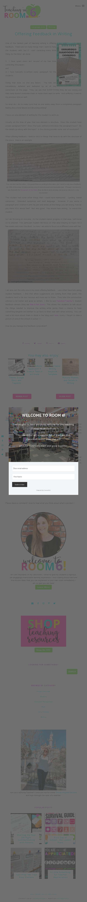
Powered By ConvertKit (43, 490)
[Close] (75, 410)
